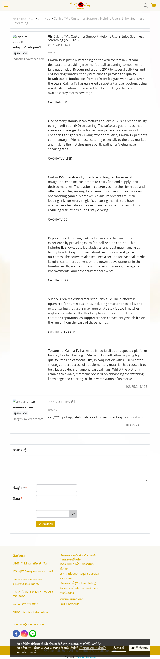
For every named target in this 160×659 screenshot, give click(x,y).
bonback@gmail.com (36, 612)
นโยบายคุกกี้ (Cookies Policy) (78, 583)
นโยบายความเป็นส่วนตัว (92, 648)
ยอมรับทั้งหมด (139, 648)
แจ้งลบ (52, 52)
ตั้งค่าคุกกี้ (118, 648)
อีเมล (17, 498)
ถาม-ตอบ (44, 18)
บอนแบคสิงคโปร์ (69, 604)
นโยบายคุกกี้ (29, 652)
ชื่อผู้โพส (20, 488)
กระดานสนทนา (23, 18)
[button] (144, 5)
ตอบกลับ (47, 524)
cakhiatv (137, 417)
